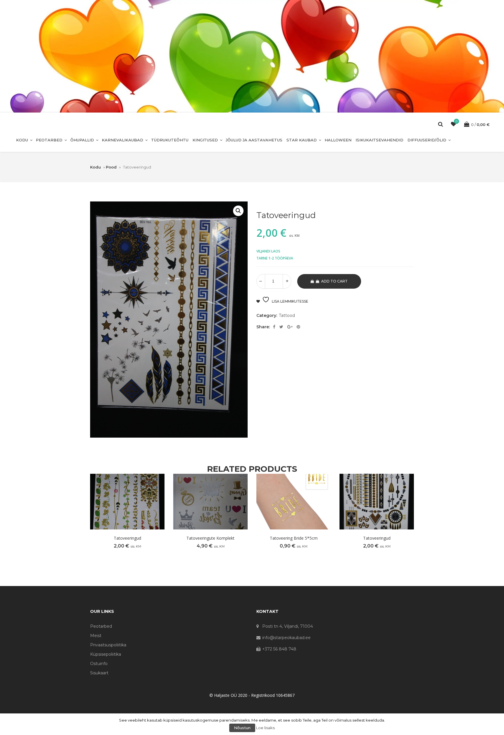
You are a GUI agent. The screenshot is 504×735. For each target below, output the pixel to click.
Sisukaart (99, 673)
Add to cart (334, 281)
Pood (111, 167)
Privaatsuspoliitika (108, 645)
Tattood (287, 315)
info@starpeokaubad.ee (286, 637)
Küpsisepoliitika (105, 654)
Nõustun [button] (242, 727)
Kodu (22, 140)
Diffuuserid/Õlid (426, 140)
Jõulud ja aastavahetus (254, 140)
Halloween (338, 140)
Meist (96, 635)
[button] (238, 211)
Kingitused (205, 140)
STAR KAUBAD (301, 140)
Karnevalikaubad (122, 140)
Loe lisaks (265, 727)
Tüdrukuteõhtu (169, 140)
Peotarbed (49, 140)
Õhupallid (82, 140)
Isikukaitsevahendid (379, 140)
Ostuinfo (99, 663)
